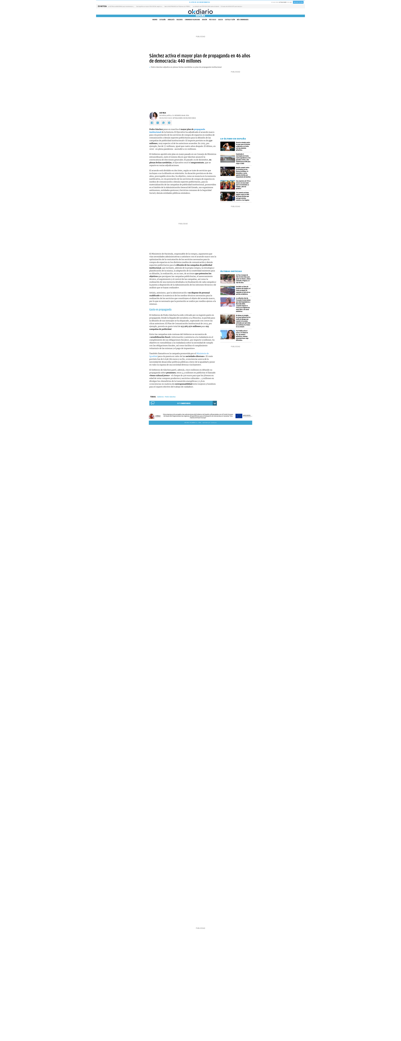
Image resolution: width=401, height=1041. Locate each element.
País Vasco (212, 20)
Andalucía (171, 20)
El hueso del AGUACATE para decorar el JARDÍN (234, 6)
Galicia (220, 20)
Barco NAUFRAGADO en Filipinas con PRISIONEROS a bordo (181, 6)
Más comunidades (243, 20)
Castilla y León (230, 20)
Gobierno (160, 397)
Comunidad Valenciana (192, 20)
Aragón (204, 20)
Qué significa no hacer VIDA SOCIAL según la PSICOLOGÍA (152, 6)
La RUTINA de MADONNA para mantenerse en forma (123, 6)
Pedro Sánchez (170, 397)
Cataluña (162, 20)
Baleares (180, 20)
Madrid (154, 20)
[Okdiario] (200, 11)
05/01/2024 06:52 (165, 118)
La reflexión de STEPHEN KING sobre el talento (206, 6)
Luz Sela (162, 113)
